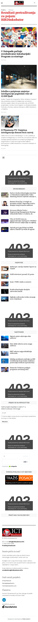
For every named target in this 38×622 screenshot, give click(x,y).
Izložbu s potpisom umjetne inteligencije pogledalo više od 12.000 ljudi (16, 93)
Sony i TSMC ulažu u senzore (20, 282)
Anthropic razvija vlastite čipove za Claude (23, 267)
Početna (3, 10)
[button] (2, 3)
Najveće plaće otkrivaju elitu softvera (20, 337)
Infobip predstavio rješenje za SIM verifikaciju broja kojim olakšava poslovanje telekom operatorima (22, 361)
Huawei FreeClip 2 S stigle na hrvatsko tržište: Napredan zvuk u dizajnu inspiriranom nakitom (22, 203)
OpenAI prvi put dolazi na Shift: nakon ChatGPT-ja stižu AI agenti (22, 228)
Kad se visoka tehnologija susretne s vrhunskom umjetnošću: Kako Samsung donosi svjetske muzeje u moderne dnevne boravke (23, 195)
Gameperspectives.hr (8, 583)
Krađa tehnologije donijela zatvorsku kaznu (20, 290)
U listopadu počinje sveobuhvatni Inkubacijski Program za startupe (15, 54)
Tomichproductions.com (9, 586)
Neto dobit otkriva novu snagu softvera (21, 345)
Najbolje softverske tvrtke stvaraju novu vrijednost (22, 298)
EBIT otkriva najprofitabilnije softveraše (21, 352)
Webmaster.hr (26, 619)
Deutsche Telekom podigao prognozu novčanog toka (20, 368)
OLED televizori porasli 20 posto (22, 274)
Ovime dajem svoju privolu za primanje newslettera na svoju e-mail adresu (18, 417)
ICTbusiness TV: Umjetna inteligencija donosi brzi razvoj (17, 131)
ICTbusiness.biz (6, 580)
